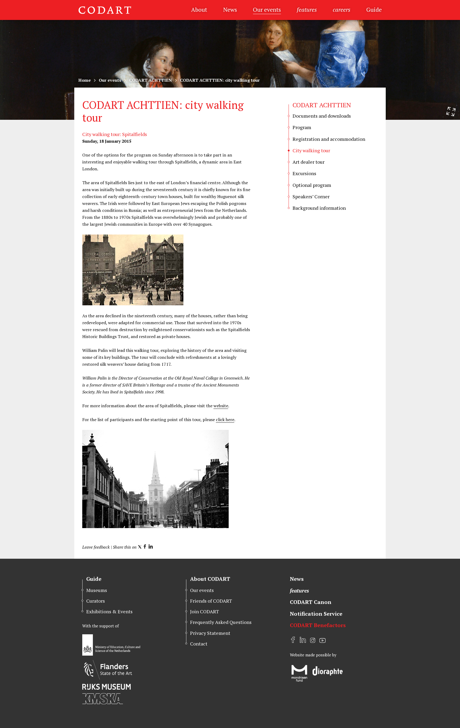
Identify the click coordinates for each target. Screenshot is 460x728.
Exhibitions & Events (109, 611)
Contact (198, 643)
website (220, 406)
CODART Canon (310, 602)
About (199, 9)
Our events (267, 9)
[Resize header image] (451, 111)
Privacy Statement (210, 633)
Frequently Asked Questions (221, 622)
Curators (95, 601)
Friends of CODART (211, 601)
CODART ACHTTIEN (150, 80)
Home (84, 80)
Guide (374, 9)
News (230, 9)
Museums (96, 590)
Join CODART (204, 611)
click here (225, 419)
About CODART (210, 578)
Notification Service (316, 613)
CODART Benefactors (318, 625)
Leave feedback (96, 547)
